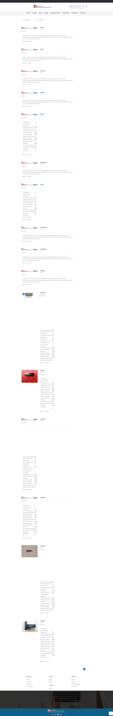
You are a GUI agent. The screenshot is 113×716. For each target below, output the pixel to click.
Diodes (28, 679)
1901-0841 (42, 92)
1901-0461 (42, 70)
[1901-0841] (29, 93)
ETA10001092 (43, 249)
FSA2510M (42, 546)
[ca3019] (29, 185)
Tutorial (50, 681)
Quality (50, 679)
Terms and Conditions (75, 684)
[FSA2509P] (29, 498)
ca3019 (42, 184)
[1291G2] (29, 28)
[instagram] (61, 714)
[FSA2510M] (29, 551)
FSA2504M (43, 419)
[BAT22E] (29, 114)
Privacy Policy (74, 686)
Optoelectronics (30, 686)
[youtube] (58, 714)
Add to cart (25, 41)
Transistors (29, 684)
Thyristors (29, 681)
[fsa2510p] (29, 626)
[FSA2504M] (29, 419)
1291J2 (41, 49)
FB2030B (42, 270)
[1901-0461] (29, 71)
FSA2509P (42, 497)
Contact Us (73, 681)
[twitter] (55, 714)
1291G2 (41, 27)
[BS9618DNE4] (29, 163)
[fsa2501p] (29, 376)
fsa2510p (42, 620)
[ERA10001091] (29, 228)
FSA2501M (42, 292)
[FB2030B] (29, 271)
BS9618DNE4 (43, 162)
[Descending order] (35, 20)
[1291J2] (29, 49)
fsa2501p (42, 370)
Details (30, 41)
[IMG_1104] (42, 5)
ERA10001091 (43, 227)
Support (73, 679)
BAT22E (42, 114)
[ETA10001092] (29, 249)
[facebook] (52, 714)
